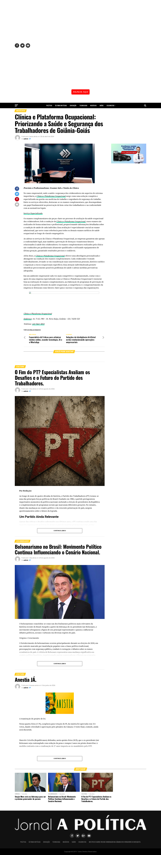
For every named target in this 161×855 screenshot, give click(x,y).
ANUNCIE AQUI (80, 92)
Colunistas (110, 105)
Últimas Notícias (61, 105)
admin (26, 139)
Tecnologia (83, 105)
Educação (73, 105)
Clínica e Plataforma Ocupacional (51, 196)
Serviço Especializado (33, 213)
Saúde (102, 105)
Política (49, 105)
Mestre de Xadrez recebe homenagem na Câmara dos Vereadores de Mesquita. (81, 111)
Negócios (93, 105)
